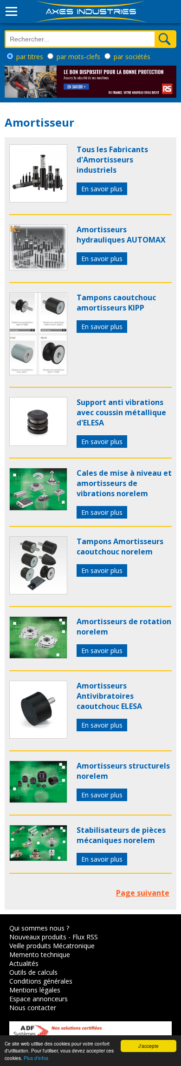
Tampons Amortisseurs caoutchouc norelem (120, 546)
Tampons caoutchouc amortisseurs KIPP (116, 302)
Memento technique (39, 954)
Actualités (24, 963)
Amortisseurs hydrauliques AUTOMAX (121, 234)
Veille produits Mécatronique (52, 945)
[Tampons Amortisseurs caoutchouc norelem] (38, 592)
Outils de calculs (33, 972)
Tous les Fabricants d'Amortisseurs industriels (112, 159)
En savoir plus (102, 188)
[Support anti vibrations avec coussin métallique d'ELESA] (38, 443)
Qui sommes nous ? (39, 928)
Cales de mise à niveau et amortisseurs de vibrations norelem (124, 483)
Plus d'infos (36, 1057)
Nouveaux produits (37, 936)
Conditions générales (40, 981)
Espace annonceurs (38, 998)
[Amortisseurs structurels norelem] (38, 800)
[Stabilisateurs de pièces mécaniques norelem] (38, 858)
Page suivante (142, 893)
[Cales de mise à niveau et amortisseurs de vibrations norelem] (38, 508)
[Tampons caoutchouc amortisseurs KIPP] (38, 372)
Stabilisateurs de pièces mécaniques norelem (121, 835)
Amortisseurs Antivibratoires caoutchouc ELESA (109, 696)
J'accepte (148, 1045)
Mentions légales (34, 989)
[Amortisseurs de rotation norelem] (38, 656)
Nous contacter (32, 1007)
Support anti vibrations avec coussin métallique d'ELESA (121, 412)
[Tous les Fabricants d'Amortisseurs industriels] (38, 200)
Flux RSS (85, 936)
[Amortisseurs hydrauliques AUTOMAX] (38, 268)
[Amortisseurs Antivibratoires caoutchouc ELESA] (38, 736)
